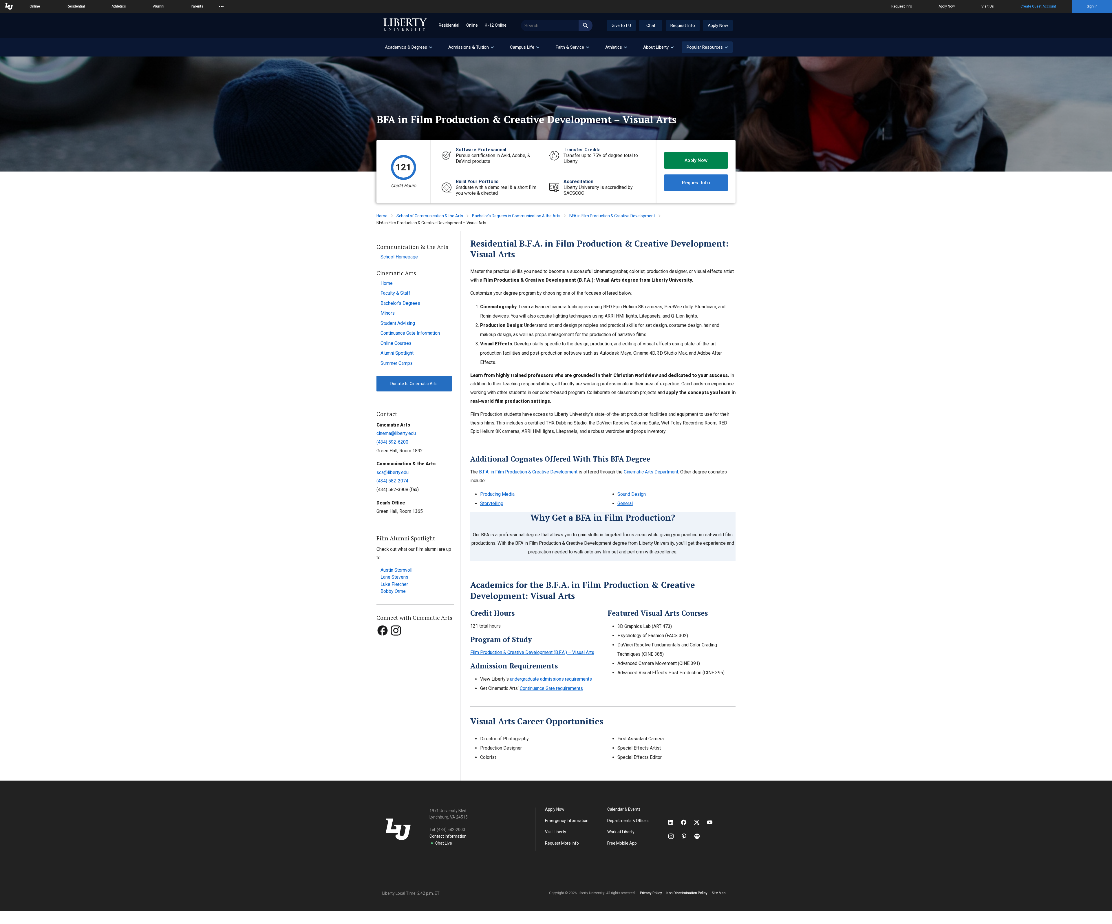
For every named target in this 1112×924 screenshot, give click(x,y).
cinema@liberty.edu (396, 433)
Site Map (718, 893)
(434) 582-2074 (392, 481)
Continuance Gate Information (410, 333)
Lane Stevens (394, 577)
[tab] (408, 47)
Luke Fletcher (394, 584)
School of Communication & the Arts (429, 216)
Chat (650, 25)
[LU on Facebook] (687, 822)
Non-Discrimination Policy (686, 893)
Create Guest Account (1038, 6)
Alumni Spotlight (397, 353)
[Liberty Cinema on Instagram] (396, 641)
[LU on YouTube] (713, 822)
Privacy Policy (651, 893)
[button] (707, 47)
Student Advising (398, 323)
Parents (197, 6)
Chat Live (443, 843)
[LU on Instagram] (673, 836)
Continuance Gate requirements (551, 688)
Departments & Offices (628, 820)
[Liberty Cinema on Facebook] (383, 641)
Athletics (118, 6)
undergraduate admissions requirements (551, 679)
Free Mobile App (622, 843)
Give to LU (621, 25)
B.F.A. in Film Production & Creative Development (528, 472)
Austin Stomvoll (396, 570)
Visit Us (987, 6)
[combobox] (556, 25)
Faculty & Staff (395, 293)
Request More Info (562, 843)
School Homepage (399, 257)
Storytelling (491, 503)
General (625, 503)
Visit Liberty (555, 832)
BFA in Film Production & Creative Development (612, 216)
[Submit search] (585, 25)
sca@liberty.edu (392, 472)
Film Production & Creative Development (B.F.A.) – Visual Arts (532, 652)
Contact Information (448, 836)
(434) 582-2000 (451, 829)
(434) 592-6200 (392, 442)
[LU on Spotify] (699, 836)
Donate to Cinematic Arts (414, 383)
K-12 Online (495, 25)
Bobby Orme (393, 591)
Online (35, 6)
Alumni (158, 6)
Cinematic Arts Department (651, 472)
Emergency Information (566, 820)
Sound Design (631, 494)
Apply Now (947, 6)
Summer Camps (397, 363)
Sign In (1092, 6)
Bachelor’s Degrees (400, 303)
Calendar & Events (624, 809)
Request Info (901, 6)
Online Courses (396, 343)
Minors (388, 313)
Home (381, 216)
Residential (76, 6)
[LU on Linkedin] (673, 822)
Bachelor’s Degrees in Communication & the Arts (516, 216)
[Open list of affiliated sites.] (221, 6)
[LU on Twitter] (700, 822)
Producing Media (497, 494)
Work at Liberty (620, 832)
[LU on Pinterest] (686, 836)
